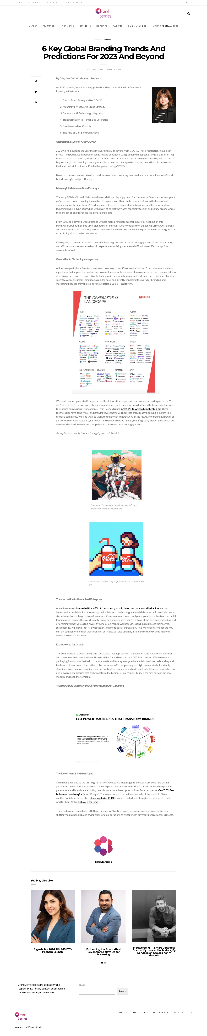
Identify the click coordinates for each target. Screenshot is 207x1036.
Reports (101, 26)
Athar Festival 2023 (165, 26)
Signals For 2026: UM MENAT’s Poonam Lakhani (53, 950)
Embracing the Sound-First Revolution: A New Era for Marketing (103, 952)
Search (83, 985)
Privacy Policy (74, 2)
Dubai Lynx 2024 (138, 26)
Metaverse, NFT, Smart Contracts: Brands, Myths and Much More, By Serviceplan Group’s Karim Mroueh (154, 951)
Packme (117, 26)
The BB (18, 2)
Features (48, 26)
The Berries (34, 2)
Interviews (67, 26)
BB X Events (53, 2)
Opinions (85, 26)
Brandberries (103, 862)
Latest (33, 26)
